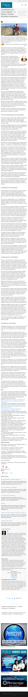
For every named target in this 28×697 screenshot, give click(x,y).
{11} (8, 301)
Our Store (25, 1)
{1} (4, 54)
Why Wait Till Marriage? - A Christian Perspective (10, 479)
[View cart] (22, 5)
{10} (12, 295)
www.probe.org (19, 566)
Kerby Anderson (6, 529)
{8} (15, 269)
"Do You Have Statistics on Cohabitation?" (9, 487)
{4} (10, 96)
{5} (25, 126)
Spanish (25, 45)
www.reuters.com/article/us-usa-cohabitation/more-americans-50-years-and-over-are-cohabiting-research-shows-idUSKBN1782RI (13, 401)
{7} (21, 230)
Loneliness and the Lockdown (6, 520)
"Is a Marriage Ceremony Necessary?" (8, 495)
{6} (1, 197)
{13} (24, 308)
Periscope (20, 1)
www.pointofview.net (5, 549)
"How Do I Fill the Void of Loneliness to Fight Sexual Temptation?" (13, 512)
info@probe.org (14, 576)
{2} (26, 75)
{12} (26, 302)
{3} (16, 88)
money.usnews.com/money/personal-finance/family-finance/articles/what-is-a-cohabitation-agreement (11, 409)
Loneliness (3, 503)
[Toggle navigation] (25, 5)
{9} (8, 286)
